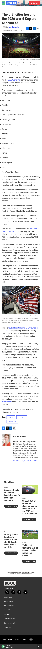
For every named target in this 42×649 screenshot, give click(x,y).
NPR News (22, 417)
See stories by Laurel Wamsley (24, 460)
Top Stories (12, 421)
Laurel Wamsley (13, 27)
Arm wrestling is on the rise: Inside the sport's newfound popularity (12, 495)
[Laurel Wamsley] (6, 440)
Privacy (6, 614)
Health (24, 498)
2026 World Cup (14, 80)
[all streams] (39, 646)
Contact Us (7, 627)
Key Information (9, 605)
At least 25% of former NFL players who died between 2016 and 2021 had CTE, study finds (29, 507)
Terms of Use (8, 601)
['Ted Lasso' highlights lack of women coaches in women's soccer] (30, 534)
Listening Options (9, 618)
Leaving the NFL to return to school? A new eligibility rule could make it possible (11, 540)
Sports (11, 417)
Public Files (7, 610)
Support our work (9, 623)
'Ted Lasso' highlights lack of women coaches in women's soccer (30, 550)
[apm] (17, 639)
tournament (7, 402)
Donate (35, 3)
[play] (3, 646)
